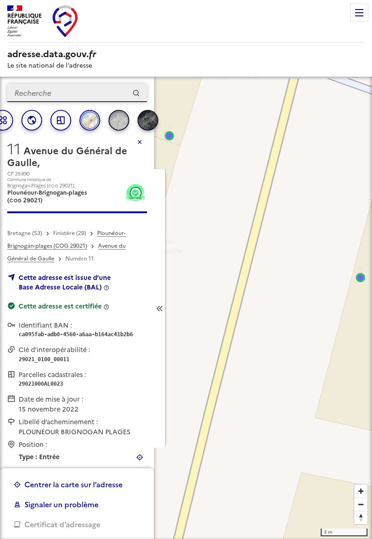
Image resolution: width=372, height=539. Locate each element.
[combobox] (77, 93)
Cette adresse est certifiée (60, 306)
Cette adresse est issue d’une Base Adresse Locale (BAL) (65, 283)
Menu (359, 13)
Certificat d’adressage (62, 524)
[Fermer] (139, 142)
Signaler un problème (61, 504)
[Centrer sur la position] (139, 457)
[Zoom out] (360, 504)
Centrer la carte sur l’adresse (73, 484)
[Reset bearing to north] (360, 517)
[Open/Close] (159, 308)
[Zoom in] (360, 491)
